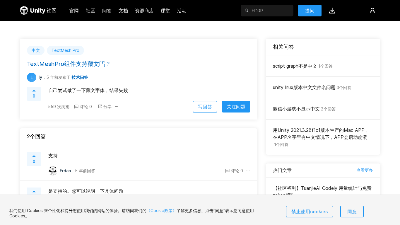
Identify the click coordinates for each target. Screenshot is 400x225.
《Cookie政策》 (161, 210)
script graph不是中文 (303, 66)
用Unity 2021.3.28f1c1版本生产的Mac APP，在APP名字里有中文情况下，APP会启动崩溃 (321, 137)
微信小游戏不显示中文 (304, 109)
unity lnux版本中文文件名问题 (312, 87)
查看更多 (365, 170)
